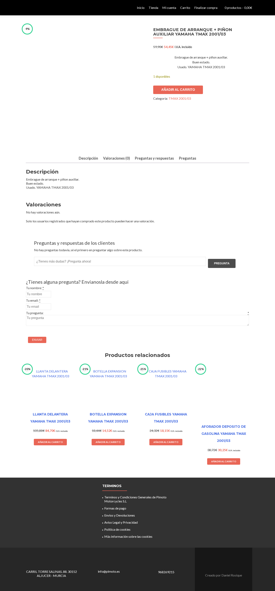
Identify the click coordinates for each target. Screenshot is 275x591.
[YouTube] (226, 565)
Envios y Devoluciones (119, 515)
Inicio (141, 7)
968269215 (166, 572)
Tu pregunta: (34, 313)
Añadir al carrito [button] (50, 442)
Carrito (185, 7)
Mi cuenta (169, 7)
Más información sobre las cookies (128, 536)
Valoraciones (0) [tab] (116, 158)
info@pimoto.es (109, 571)
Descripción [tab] (88, 158)
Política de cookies (117, 529)
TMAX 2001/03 (180, 98)
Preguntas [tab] (187, 158)
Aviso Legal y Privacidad (121, 522)
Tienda (153, 7)
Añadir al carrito (178, 89)
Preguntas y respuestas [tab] (154, 158)
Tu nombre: (34, 288)
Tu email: (32, 300)
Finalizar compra (205, 7)
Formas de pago (115, 508)
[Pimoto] (33, 7)
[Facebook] (221, 565)
